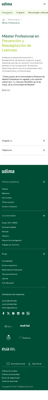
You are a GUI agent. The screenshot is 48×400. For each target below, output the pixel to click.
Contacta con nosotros (13, 294)
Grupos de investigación (12, 240)
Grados (5, 189)
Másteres (5, 193)
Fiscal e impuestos (9, 265)
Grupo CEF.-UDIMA (9, 223)
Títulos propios (8, 202)
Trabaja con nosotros (10, 245)
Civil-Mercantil (8, 283)
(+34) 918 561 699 (9, 301)
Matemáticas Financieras (12, 270)
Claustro (5, 236)
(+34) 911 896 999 (9, 304)
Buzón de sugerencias (11, 378)
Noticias (5, 231)
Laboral (5, 278)
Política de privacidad (10, 374)
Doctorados (7, 198)
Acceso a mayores (9, 206)
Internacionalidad (9, 227)
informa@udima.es (9, 308)
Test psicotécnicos (9, 274)
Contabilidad (7, 261)
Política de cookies (9, 371)
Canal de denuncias (10, 381)
